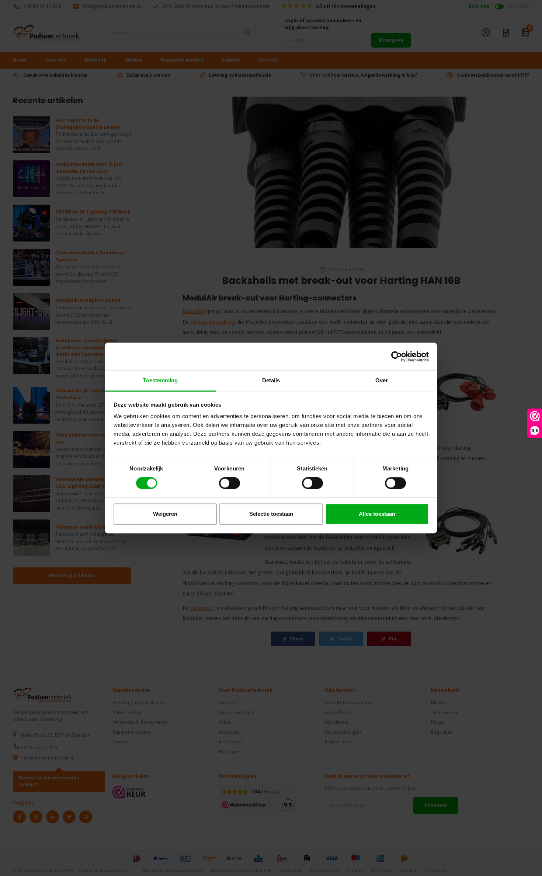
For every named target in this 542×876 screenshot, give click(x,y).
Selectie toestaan (271, 514)
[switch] (229, 483)
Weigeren (165, 514)
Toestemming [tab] (160, 380)
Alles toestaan (377, 514)
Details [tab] (271, 380)
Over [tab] (381, 380)
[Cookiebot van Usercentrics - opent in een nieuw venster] (396, 356)
